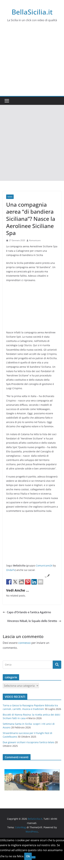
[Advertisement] (32, 62)
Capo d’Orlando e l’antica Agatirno (29, 612)
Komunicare (35, 240)
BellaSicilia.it (32, 12)
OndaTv (10, 570)
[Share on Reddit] (21, 582)
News (10, 197)
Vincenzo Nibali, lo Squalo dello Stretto (32, 621)
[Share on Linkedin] (34, 582)
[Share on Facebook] (9, 582)
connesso (24, 643)
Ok (28, 856)
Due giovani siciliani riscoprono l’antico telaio (28, 742)
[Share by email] (40, 582)
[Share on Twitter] (15, 582)
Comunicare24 (44, 565)
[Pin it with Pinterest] (28, 582)
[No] (33, 857)
